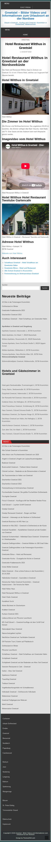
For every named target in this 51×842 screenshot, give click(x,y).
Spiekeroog (7, 787)
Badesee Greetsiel (8, 463)
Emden (5, 728)
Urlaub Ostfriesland (9, 723)
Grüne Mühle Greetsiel (10, 567)
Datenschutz (7, 819)
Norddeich (6, 743)
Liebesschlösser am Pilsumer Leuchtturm (17, 618)
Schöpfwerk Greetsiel (9, 658)
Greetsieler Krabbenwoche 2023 (13, 310)
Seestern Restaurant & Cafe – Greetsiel (16, 667)
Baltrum (5, 782)
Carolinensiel (7, 753)
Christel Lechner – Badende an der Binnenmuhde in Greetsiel (24, 471)
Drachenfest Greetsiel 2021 (12, 480)
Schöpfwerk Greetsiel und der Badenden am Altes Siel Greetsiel (25, 662)
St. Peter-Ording (8, 805)
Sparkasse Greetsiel (9, 675)
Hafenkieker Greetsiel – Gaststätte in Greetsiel (19, 578)
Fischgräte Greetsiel (9, 496)
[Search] (49, 30)
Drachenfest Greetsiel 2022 (12, 315)
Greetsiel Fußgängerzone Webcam (14, 700)
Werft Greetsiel (7, 704)
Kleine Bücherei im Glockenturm (13, 605)
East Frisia (25, 7)
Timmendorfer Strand (10, 810)
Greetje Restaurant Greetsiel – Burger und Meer (19, 513)
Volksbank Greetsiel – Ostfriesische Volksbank (19, 692)
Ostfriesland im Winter (10, 306)
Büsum (5, 800)
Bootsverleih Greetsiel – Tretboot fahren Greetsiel (20, 467)
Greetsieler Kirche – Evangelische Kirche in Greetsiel (21, 559)
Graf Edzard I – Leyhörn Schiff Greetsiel (16, 505)
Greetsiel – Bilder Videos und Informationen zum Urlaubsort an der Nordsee (25, 15)
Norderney (6, 772)
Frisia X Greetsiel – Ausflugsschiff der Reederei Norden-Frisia (24, 501)
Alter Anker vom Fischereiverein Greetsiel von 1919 (20, 454)
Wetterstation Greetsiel (10, 708)
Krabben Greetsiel (8, 610)
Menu (6, 3)
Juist (4, 767)
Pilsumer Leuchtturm (9, 650)
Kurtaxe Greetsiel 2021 (10, 614)
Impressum (7, 824)
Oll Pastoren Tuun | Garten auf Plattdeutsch (17, 641)
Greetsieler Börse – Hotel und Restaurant (20, 268)
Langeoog (6, 777)
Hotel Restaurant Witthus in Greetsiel (25, 46)
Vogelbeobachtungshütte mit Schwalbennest (18, 688)
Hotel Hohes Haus (8, 589)
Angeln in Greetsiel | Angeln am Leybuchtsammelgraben (22, 459)
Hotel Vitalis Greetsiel (10, 597)
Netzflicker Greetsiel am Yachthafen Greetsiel (18, 637)
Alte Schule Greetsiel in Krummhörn (18, 271)
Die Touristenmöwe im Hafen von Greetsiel (17, 475)
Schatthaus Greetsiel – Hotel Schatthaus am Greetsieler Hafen (24, 319)
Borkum (5, 762)
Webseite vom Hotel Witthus (12, 253)
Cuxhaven (6, 719)
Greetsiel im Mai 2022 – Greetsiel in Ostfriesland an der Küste (24, 526)
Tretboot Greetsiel (8, 683)
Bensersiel (6, 738)
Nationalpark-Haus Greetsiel (12, 629)
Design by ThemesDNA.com (25, 838)
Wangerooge (7, 791)
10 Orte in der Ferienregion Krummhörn (16, 302)
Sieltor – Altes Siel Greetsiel (12, 671)
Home (25, 35)
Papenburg (6, 748)
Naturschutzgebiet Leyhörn (11, 633)
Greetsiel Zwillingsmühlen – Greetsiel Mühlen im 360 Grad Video (25, 543)
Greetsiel (26, 40)
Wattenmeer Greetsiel (10, 696)
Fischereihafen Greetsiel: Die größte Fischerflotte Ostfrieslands (24, 492)
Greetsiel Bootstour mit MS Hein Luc (15, 521)
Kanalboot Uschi (8, 601)
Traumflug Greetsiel (9, 679)
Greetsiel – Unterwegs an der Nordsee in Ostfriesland (21, 517)
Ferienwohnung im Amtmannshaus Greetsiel (21, 274)
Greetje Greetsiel (8, 509)
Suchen (4, 285)
